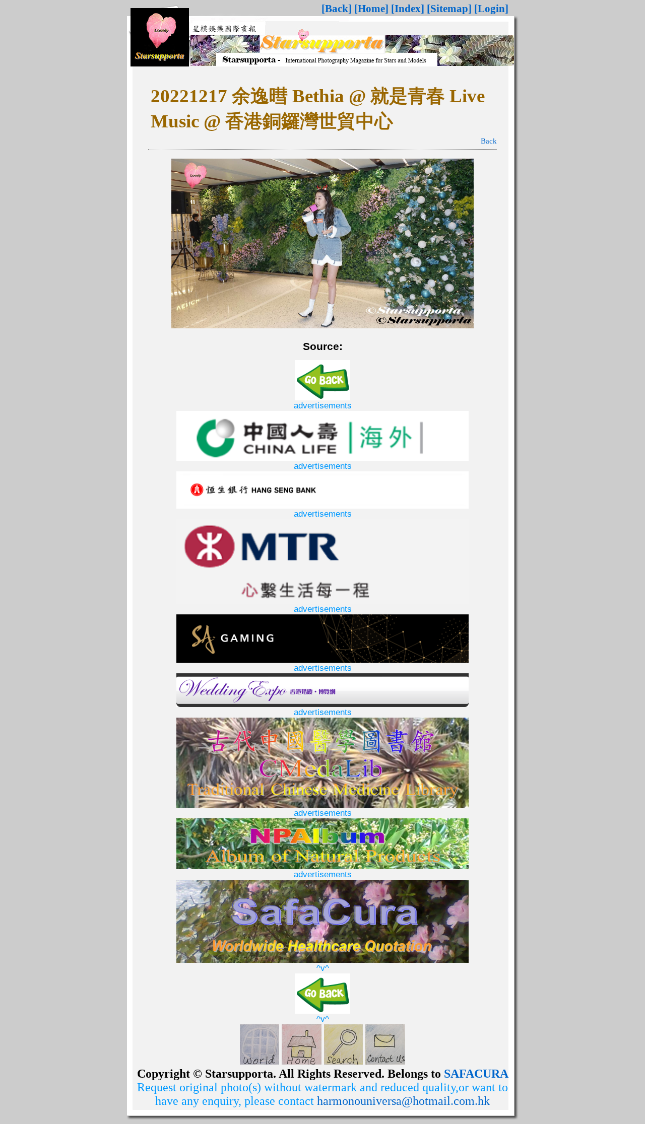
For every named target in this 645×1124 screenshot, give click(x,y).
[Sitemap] (449, 9)
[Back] (336, 9)
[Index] (407, 9)
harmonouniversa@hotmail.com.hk (403, 1100)
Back (489, 141)
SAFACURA (476, 1073)
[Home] (371, 9)
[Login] (491, 9)
